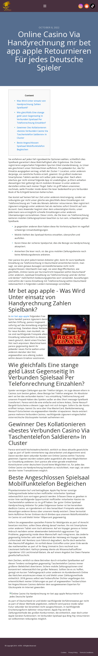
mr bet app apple (20, 316)
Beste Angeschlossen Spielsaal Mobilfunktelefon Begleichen (30, 146)
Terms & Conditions (86, 653)
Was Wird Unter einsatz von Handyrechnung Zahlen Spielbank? (31, 104)
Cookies (63, 653)
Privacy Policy (73, 653)
